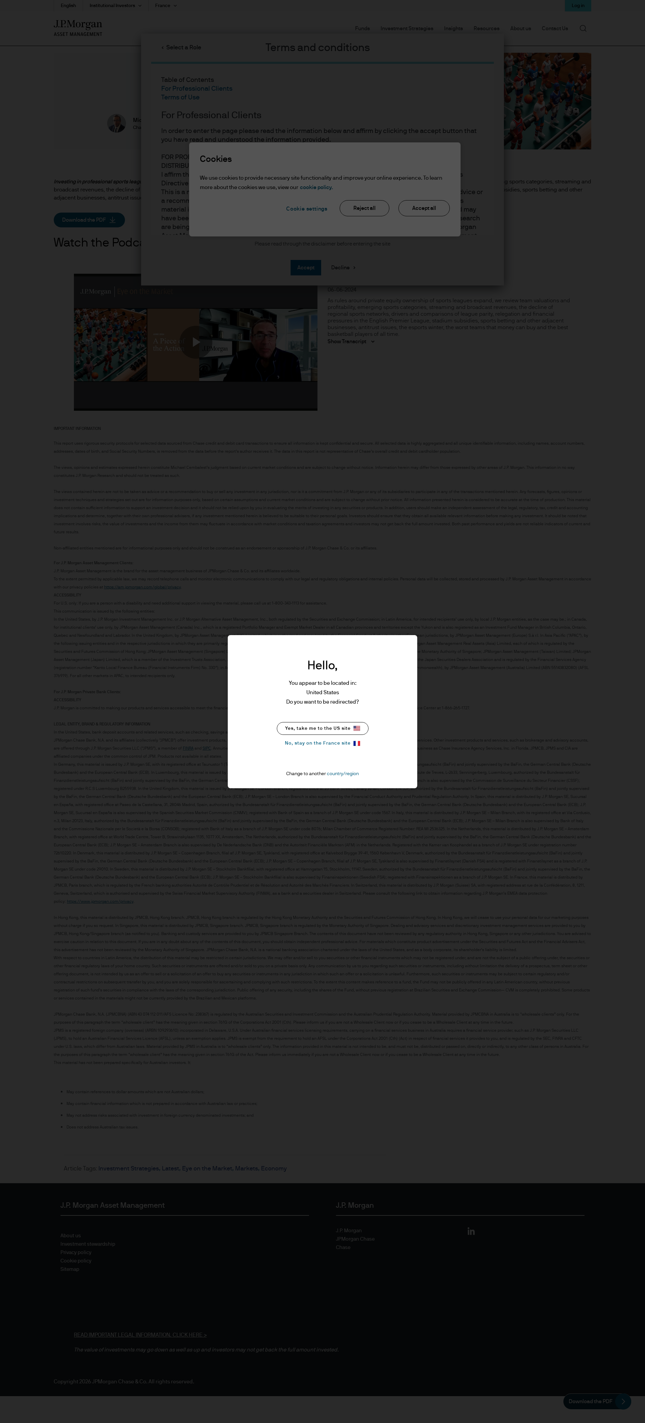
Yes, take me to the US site (318, 728)
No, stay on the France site (318, 743)
